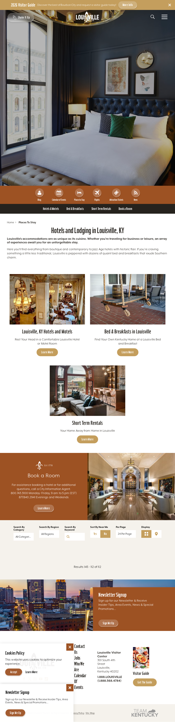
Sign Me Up (108, 623)
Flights (97, 199)
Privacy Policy (77, 713)
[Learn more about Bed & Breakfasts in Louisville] (127, 299)
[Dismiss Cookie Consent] (69, 647)
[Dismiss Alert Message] (169, 5)
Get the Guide (145, 682)
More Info (128, 5)
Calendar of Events (59, 199)
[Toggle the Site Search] (153, 17)
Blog (39, 199)
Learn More (47, 352)
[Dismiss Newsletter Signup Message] (69, 687)
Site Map (90, 713)
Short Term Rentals (87, 423)
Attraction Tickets (116, 199)
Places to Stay (79, 199)
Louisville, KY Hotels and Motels (47, 331)
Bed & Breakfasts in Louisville (127, 331)
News (136, 199)
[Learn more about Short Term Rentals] (87, 390)
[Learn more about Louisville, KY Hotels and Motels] (47, 299)
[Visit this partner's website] (145, 712)
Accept (13, 672)
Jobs (77, 658)
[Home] (87, 16)
